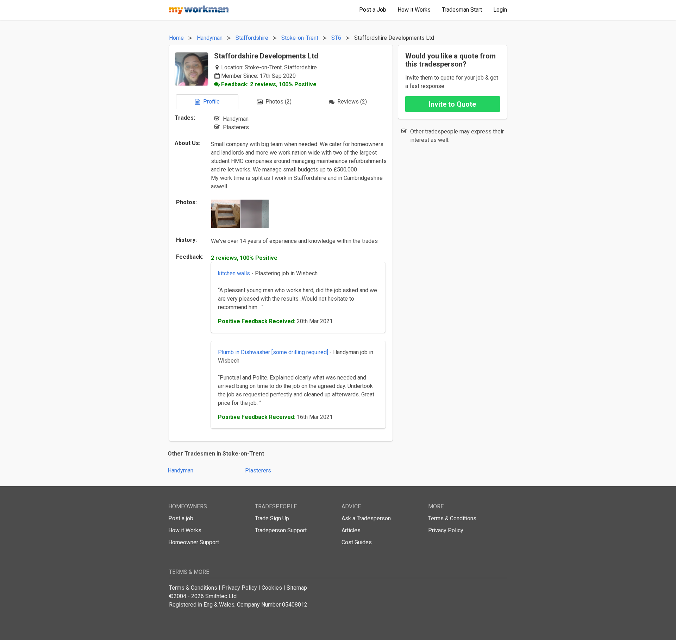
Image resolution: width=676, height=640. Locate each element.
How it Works (184, 530)
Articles (351, 530)
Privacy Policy (445, 530)
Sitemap (297, 587)
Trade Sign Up (272, 518)
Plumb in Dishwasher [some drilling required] (274, 352)
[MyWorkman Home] (198, 10)
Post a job (180, 518)
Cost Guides (357, 542)
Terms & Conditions (452, 518)
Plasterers (258, 470)
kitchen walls (234, 273)
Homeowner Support (193, 542)
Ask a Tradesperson (366, 518)
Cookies (272, 587)
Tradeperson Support (281, 530)
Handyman (180, 470)
